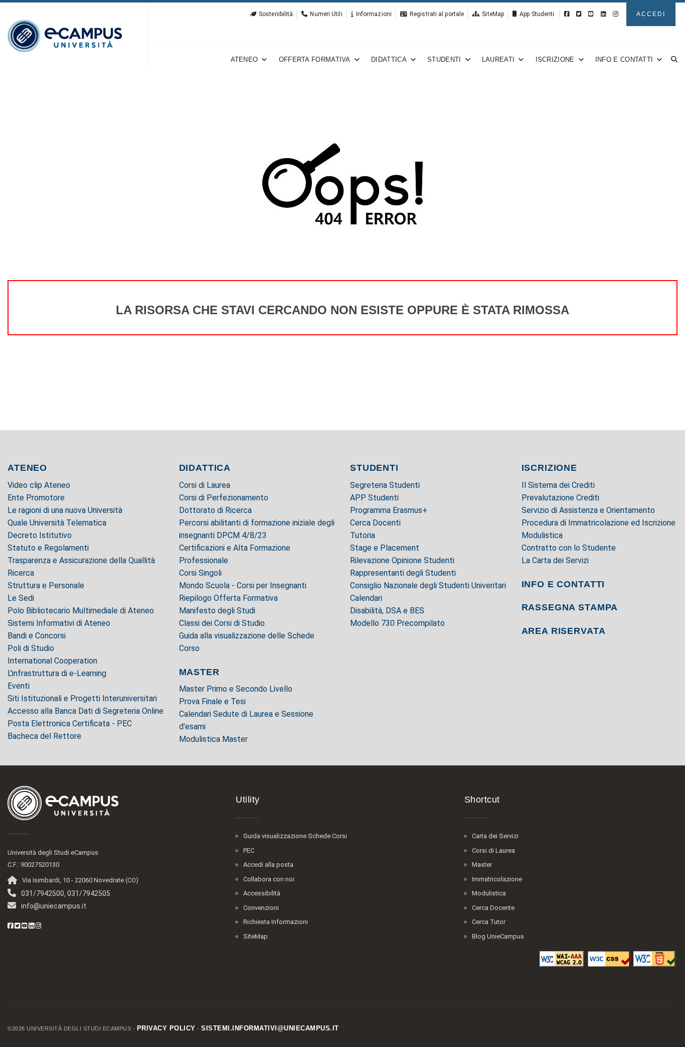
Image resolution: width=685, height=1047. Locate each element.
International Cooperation (52, 661)
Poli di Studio (31, 648)
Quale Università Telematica (57, 523)
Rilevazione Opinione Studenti (402, 560)
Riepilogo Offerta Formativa (228, 598)
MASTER (199, 672)
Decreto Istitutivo (40, 535)
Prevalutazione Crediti (560, 497)
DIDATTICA (205, 468)
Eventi (19, 686)
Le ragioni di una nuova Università (65, 510)
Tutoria (362, 535)
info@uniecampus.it (53, 906)
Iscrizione (555, 59)
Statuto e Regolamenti (48, 548)
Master (482, 864)
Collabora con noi (268, 879)
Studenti (444, 59)
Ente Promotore (36, 497)
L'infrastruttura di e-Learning (57, 673)
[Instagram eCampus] (615, 14)
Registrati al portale (437, 14)
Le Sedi (21, 598)
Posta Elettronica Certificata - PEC (70, 723)
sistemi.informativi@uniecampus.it (270, 1028)
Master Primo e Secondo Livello (235, 689)
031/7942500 (42, 893)
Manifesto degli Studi (217, 610)
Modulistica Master (213, 739)
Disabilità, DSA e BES (387, 610)
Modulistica (542, 535)
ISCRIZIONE (550, 468)
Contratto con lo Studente (569, 548)
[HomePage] (65, 35)
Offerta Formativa (315, 59)
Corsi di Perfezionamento (223, 497)
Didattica (389, 59)
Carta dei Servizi (495, 836)
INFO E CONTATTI (563, 584)
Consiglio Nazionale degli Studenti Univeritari (428, 585)
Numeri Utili (326, 14)
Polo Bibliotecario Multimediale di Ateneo (81, 610)
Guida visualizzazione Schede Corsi (295, 836)
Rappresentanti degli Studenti (403, 573)
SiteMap (493, 14)
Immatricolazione (497, 879)
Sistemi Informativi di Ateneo (59, 623)
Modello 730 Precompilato (397, 623)
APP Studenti (374, 497)
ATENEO (27, 468)
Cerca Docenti (375, 523)
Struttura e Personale (46, 585)
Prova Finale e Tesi (212, 701)
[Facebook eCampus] (567, 14)
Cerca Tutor (488, 922)
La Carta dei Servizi (555, 560)
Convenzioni (261, 907)
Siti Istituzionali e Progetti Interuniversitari (82, 698)
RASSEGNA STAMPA (570, 607)
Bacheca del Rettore (44, 736)
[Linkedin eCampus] (603, 14)
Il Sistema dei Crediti (558, 485)
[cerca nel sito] (672, 59)
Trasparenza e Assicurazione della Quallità (81, 560)
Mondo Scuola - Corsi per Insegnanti (242, 585)
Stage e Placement (384, 548)
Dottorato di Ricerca (215, 510)
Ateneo (244, 59)
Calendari (366, 598)
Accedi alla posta (268, 864)
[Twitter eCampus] (579, 14)
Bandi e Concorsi (37, 635)
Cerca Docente (493, 907)
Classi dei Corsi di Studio (222, 623)
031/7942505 (88, 893)
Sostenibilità (276, 14)
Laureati (498, 59)
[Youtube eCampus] (591, 14)
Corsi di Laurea (204, 485)
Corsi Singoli (200, 573)
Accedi (650, 14)
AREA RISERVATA (564, 631)
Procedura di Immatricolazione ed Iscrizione (598, 523)
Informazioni (374, 14)
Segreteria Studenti (385, 485)
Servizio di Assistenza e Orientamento (588, 510)
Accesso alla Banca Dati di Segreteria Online (85, 711)
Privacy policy (166, 1028)
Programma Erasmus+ (388, 510)
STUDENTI (374, 468)
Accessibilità (261, 893)
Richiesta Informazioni (275, 922)
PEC (248, 850)
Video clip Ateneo (39, 485)
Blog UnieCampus (498, 936)
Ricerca (21, 573)
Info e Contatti (624, 59)
